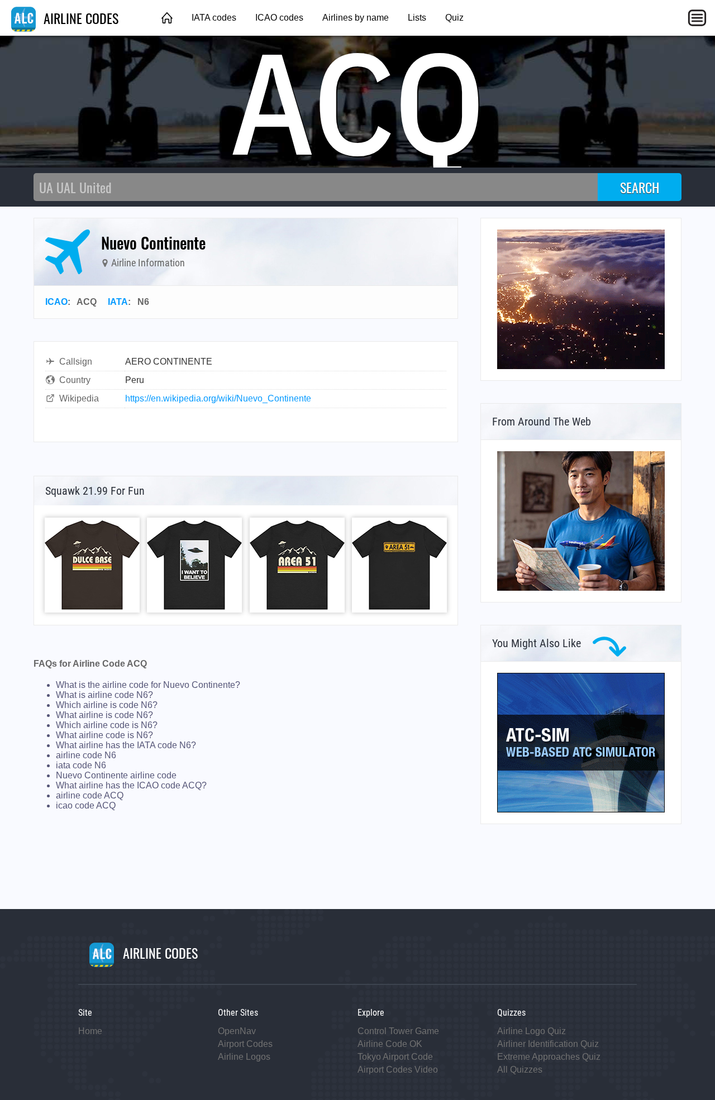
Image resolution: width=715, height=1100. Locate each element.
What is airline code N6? (104, 695)
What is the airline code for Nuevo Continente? (148, 685)
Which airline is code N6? (107, 705)
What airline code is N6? (104, 735)
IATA (118, 302)
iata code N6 (81, 765)
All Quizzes (519, 1069)
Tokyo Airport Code (395, 1056)
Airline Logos (244, 1056)
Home (90, 1031)
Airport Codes (245, 1044)
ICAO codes (279, 17)
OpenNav (237, 1031)
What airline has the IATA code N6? (126, 745)
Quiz (454, 17)
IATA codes (214, 17)
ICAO (56, 302)
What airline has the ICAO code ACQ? (131, 785)
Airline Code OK (390, 1044)
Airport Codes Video (398, 1069)
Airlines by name (355, 17)
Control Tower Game (398, 1031)
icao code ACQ (86, 805)
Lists (417, 17)
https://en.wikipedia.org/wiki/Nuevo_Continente (218, 398)
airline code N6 (86, 755)
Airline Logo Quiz (531, 1031)
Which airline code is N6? (107, 725)
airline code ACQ (89, 795)
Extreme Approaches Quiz (548, 1056)
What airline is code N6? (104, 715)
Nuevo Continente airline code (116, 775)
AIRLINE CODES (79, 18)
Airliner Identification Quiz (548, 1044)
